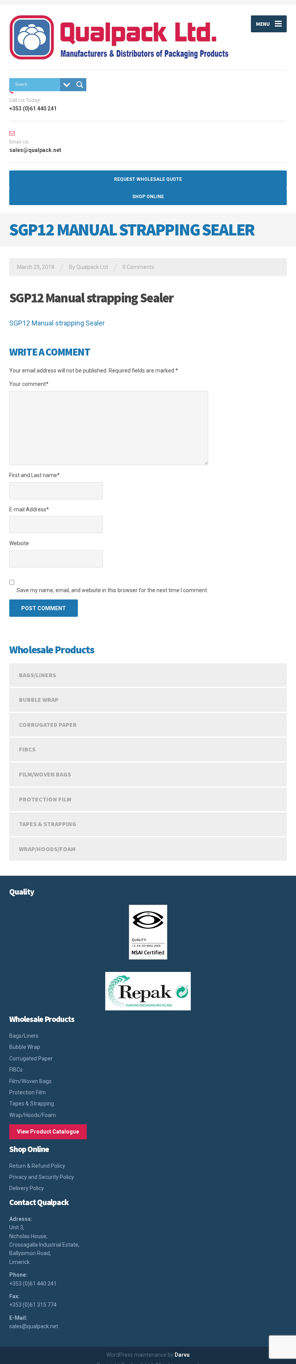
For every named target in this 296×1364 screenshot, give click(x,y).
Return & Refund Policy (37, 1166)
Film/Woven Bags (45, 774)
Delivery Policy (26, 1188)
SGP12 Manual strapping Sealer (57, 323)
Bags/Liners (37, 675)
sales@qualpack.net (33, 1326)
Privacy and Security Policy (41, 1177)
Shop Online (148, 196)
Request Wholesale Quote (148, 179)
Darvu (182, 1355)
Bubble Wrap (39, 699)
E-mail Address (29, 509)
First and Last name (34, 475)
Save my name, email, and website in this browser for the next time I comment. (112, 590)
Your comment (29, 384)
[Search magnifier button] (79, 84)
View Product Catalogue (48, 1132)
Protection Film (45, 799)
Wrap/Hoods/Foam (47, 849)
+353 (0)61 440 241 (33, 1284)
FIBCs (27, 749)
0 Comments (138, 267)
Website (19, 543)
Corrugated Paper (48, 724)
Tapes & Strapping (47, 824)
